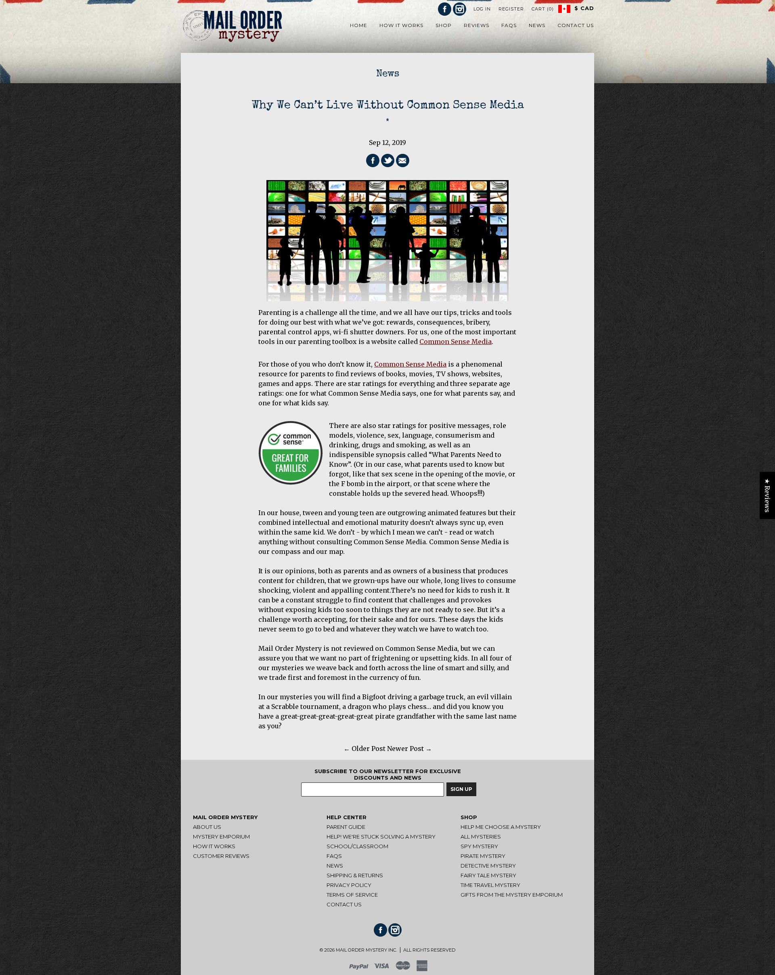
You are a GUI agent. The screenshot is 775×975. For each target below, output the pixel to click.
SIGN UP (461, 789)
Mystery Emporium (221, 836)
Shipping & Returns (355, 875)
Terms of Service (352, 894)
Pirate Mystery (483, 856)
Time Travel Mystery (490, 885)
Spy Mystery (479, 846)
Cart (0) (543, 9)
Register (511, 9)
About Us (207, 827)
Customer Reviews (221, 856)
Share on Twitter (387, 160)
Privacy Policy (349, 885)
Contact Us (344, 904)
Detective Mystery (488, 865)
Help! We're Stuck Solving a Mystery (381, 836)
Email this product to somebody (402, 160)
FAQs (334, 856)
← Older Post (364, 748)
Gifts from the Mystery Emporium (512, 894)
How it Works (214, 846)
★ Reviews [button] (767, 495)
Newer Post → (409, 748)
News (387, 74)
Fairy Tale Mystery (488, 875)
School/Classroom (357, 846)
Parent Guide (346, 827)
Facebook (444, 9)
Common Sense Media (455, 342)
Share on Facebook (372, 160)
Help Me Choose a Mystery (501, 827)
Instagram (459, 9)
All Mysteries (481, 836)
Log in (482, 9)
